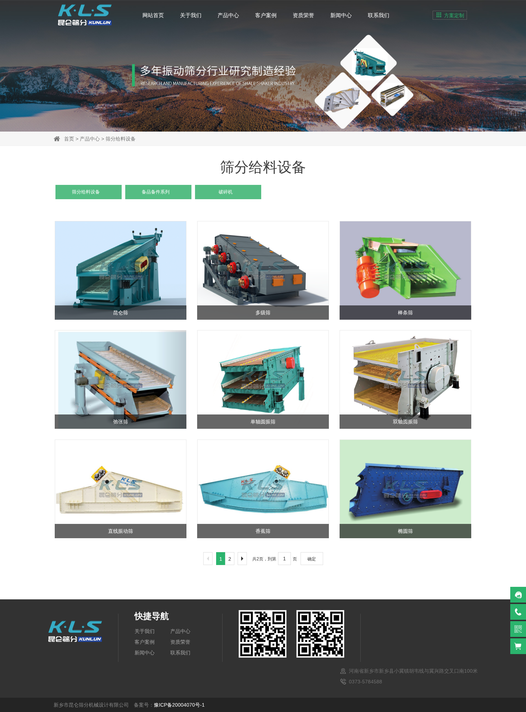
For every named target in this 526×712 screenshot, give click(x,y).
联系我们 (378, 15)
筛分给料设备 (121, 139)
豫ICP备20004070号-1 (179, 705)
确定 (311, 558)
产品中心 (228, 15)
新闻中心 (341, 15)
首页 (69, 139)
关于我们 (190, 15)
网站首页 (153, 15)
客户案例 (266, 15)
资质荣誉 (303, 15)
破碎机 (226, 192)
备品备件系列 (156, 192)
